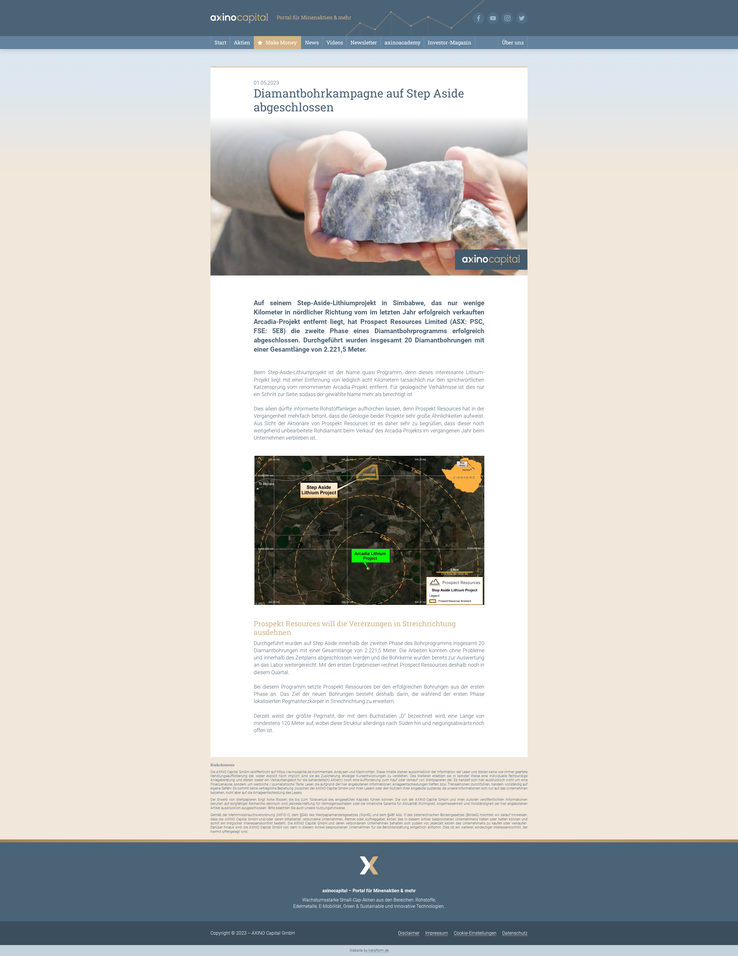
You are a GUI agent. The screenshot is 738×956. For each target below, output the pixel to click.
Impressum (436, 933)
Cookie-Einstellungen (475, 933)
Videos (334, 42)
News (312, 42)
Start (220, 42)
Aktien (242, 42)
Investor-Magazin (449, 42)
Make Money (281, 42)
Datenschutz (515, 933)
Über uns (513, 42)
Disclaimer (408, 933)
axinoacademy (402, 42)
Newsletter (364, 42)
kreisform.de (378, 950)
